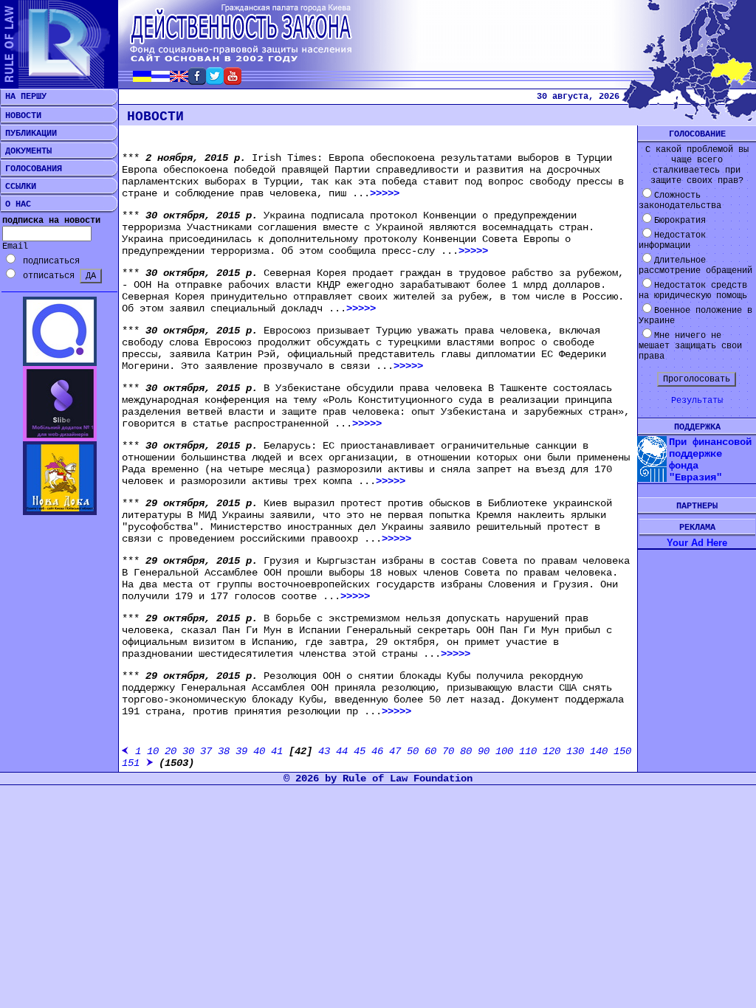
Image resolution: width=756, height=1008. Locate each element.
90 (483, 751)
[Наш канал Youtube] (232, 81)
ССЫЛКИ (18, 187)
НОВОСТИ (20, 116)
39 (241, 751)
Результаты (697, 401)
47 (395, 751)
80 (466, 751)
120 (551, 751)
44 (342, 751)
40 (259, 751)
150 (622, 751)
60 (430, 751)
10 (153, 751)
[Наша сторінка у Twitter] (215, 81)
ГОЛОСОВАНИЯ (31, 169)
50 (413, 751)
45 (359, 751)
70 (448, 751)
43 (324, 751)
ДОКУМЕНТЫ (26, 151)
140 (599, 751)
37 (206, 751)
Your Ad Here (697, 542)
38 (224, 751)
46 (377, 751)
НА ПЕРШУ (23, 97)
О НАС (15, 204)
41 (277, 751)
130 (575, 751)
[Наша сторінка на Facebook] (197, 81)
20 (170, 751)
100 (504, 751)
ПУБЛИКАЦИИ (28, 133)
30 (188, 751)
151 (131, 763)
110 (528, 751)
